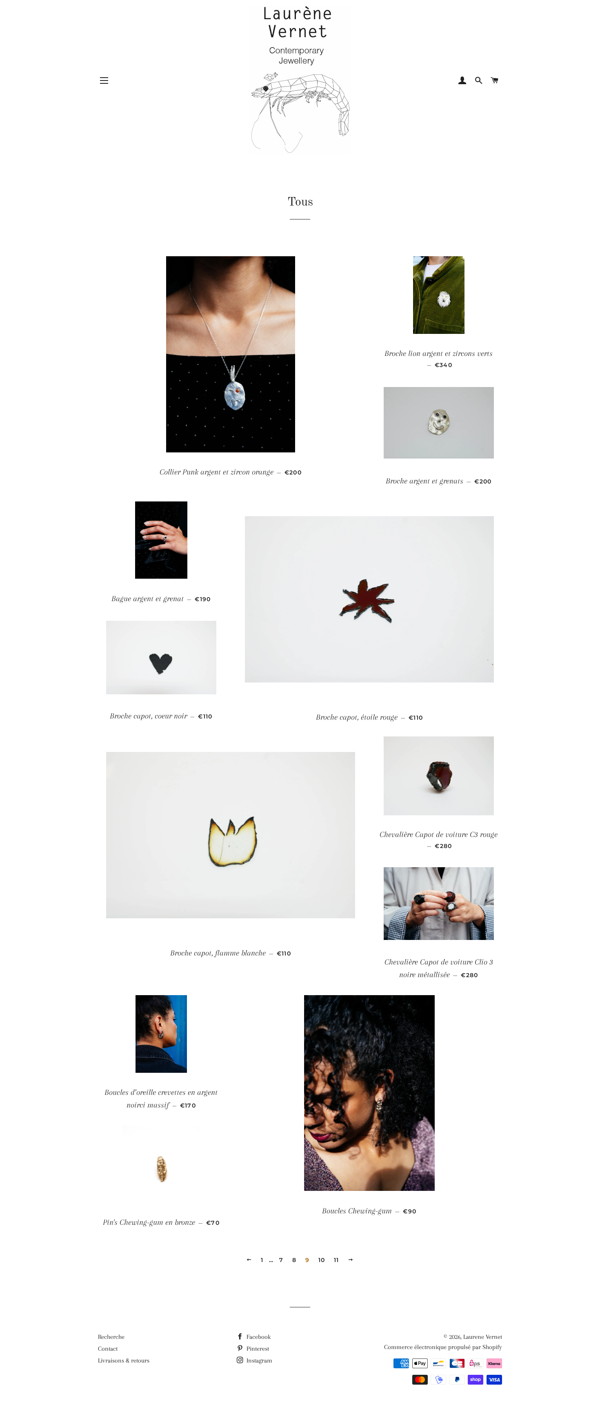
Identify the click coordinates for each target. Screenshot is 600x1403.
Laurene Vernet (482, 1336)
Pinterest (257, 1348)
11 (336, 1260)
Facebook (258, 1336)
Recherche (111, 1336)
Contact (108, 1348)
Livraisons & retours (123, 1360)
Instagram (258, 1360)
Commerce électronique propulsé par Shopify (443, 1347)
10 (321, 1260)
